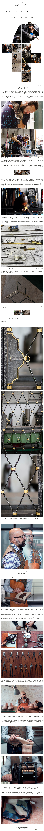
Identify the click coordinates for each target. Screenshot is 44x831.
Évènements (35, 11)
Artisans (8, 11)
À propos (16, 829)
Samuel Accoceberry (27, 166)
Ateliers (13, 11)
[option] (22, 53)
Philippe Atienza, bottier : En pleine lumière (22, 572)
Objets (17, 11)
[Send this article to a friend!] (38, 85)
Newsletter (27, 829)
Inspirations (23, 11)
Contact (21, 829)
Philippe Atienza (17, 577)
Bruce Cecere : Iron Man (22, 87)
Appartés (29, 11)
